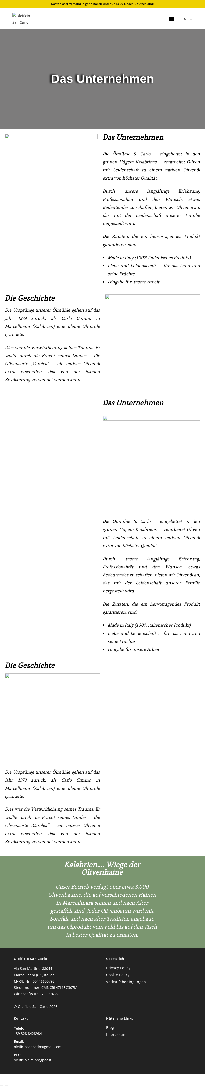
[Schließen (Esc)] (15, 1078)
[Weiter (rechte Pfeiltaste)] (6, 1085)
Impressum (116, 1034)
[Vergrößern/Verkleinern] (2, 1078)
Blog (110, 1027)
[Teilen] (10, 1078)
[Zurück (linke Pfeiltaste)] (2, 1085)
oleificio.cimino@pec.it (33, 1060)
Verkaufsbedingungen (126, 981)
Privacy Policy (118, 967)
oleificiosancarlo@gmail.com (38, 1046)
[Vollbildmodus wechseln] (6, 1078)
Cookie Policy (118, 974)
